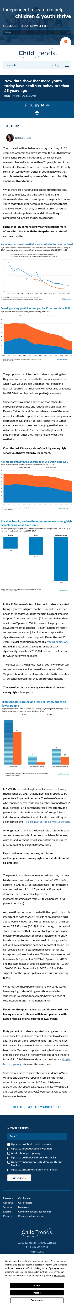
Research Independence (31, 1216)
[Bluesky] (42, 105)
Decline (37, 1293)
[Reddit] (48, 105)
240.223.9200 (37, 1251)
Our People (24, 1198)
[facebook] (26, 105)
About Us (8, 1202)
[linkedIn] (37, 105)
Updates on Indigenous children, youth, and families (36, 1163)
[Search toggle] (57, 65)
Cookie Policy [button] (49, 1272)
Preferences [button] (59, 1275)
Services (7, 1207)
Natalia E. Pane (23, 137)
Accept (37, 1285)
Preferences (37, 1300)
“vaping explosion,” (57, 641)
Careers (7, 1216)
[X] (31, 105)
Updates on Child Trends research (31, 1144)
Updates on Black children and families (33, 1157)
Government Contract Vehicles (34, 1211)
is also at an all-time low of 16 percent (48, 821)
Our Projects (25, 1202)
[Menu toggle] (67, 65)
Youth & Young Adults (44, 1107)
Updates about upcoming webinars (31, 1148)
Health (16, 95)
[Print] (37, 113)
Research (8, 1198)
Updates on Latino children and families (34, 1169)
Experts (7, 1211)
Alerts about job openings (26, 1152)
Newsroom (24, 1207)
